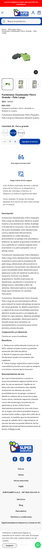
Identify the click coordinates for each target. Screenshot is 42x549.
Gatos (21, 475)
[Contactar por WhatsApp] (38, 545)
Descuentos (21, 511)
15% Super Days (14, 30)
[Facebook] (15, 459)
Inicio (4, 30)
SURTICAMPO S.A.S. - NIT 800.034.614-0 (21, 492)
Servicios (21, 499)
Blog (21, 505)
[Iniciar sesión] (33, 12)
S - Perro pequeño (5, 133)
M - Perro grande (13, 133)
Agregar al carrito (30, 142)
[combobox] (19, 21)
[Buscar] (4, 21)
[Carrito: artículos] (39, 12)
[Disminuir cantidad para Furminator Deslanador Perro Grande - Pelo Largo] (4, 141)
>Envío (20, 108)
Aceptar (9, 546)
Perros (21, 469)
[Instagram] (22, 459)
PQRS (21, 486)
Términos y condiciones (21, 517)
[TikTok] (29, 459)
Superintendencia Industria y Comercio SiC (21, 523)
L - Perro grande (21, 133)
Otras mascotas (21, 481)
